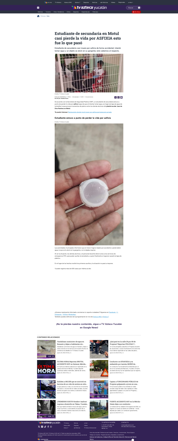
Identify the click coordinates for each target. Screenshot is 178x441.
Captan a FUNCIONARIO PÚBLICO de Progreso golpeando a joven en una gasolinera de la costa (124, 382)
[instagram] (42, 427)
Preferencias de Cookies (106, 432)
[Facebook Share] (121, 97)
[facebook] (48, 427)
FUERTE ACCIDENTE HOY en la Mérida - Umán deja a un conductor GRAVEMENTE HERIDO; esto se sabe (125, 402)
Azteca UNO (97, 317)
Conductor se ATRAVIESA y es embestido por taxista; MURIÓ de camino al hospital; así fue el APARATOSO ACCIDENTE (122, 362)
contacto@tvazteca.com (127, 425)
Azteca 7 (106, 317)
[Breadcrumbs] (39, 16)
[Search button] (139, 8)
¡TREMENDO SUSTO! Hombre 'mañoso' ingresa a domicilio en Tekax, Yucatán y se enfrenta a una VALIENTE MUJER (72, 402)
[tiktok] (45, 427)
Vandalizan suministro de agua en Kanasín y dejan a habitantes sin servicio (70, 342)
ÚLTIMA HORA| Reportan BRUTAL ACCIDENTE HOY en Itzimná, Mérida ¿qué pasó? (71, 362)
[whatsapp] (51, 427)
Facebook (112, 312)
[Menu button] (44, 8)
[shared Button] (118, 97)
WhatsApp (72, 314)
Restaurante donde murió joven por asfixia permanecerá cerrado (90, 112)
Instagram (58, 314)
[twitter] (39, 427)
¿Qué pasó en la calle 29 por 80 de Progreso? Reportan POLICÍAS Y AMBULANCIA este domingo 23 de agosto (123, 342)
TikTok (65, 314)
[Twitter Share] (115, 97)
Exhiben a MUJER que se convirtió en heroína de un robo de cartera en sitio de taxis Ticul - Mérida (71, 382)
